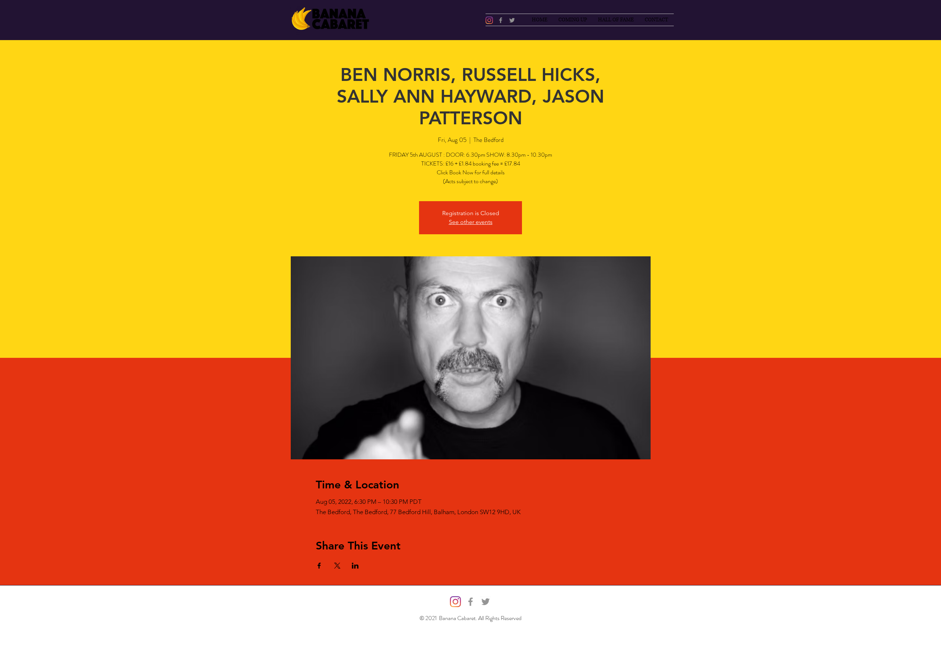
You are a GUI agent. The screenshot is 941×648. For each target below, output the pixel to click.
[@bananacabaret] (489, 20)
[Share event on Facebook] (319, 566)
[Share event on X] (337, 566)
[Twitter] (512, 20)
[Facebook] (500, 20)
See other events (471, 221)
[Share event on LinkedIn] (355, 566)
